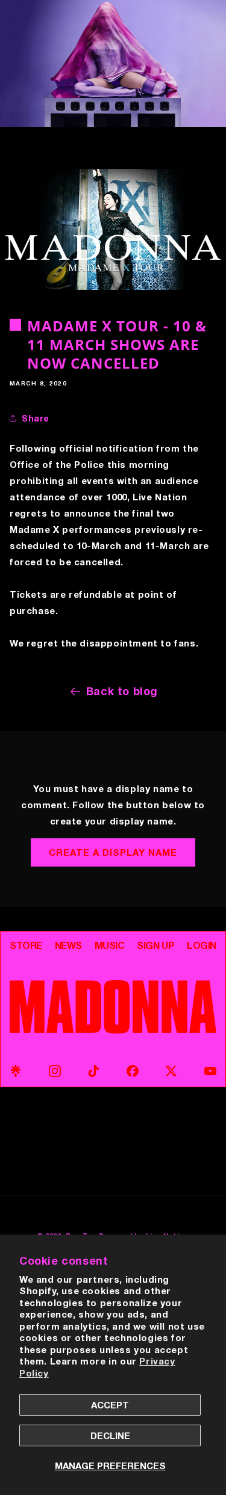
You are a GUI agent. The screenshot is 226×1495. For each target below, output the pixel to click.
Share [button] (35, 418)
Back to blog (122, 691)
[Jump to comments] (113, 229)
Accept (110, 1404)
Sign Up (155, 945)
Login (201, 945)
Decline (110, 1435)
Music (110, 945)
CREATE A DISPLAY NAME (113, 852)
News (68, 945)
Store (26, 945)
